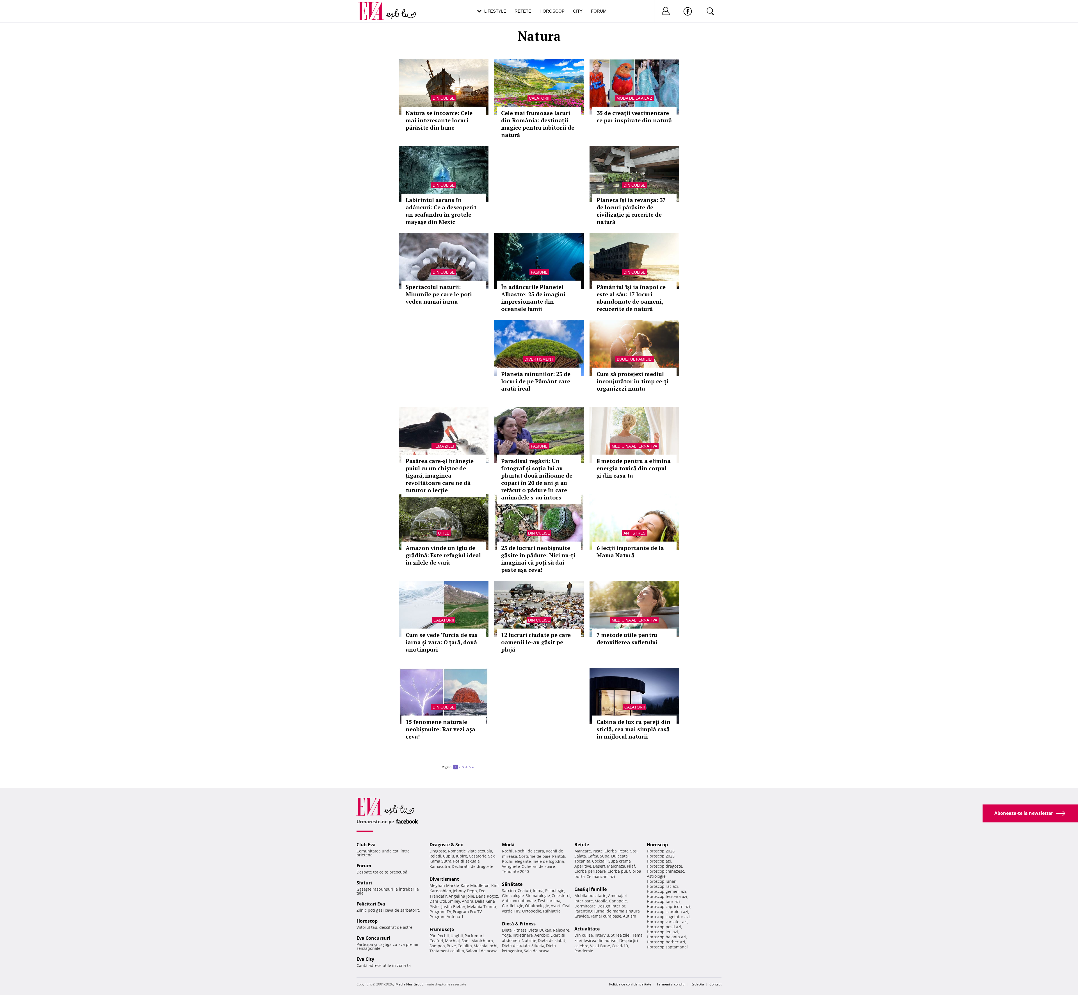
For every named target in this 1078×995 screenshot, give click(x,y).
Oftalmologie (537, 905)
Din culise (444, 98)
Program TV (440, 911)
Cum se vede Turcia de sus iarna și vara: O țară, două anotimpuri (442, 642)
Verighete (511, 866)
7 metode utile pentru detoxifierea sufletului (627, 638)
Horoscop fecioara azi (667, 896)
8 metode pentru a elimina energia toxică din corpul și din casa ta (634, 468)
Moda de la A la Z (634, 98)
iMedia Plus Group (409, 984)
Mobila (601, 901)
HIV (517, 911)
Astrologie (656, 876)
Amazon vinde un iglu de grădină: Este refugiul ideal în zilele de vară (443, 555)
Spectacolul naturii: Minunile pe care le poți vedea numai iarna (439, 294)
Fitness (520, 930)
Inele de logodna (548, 861)
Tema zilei (443, 446)
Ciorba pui (617, 871)
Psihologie (554, 890)
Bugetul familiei (634, 359)
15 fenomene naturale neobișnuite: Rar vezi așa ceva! (440, 729)
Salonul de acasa (481, 950)
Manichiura (482, 940)
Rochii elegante (516, 861)
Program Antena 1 (446, 916)
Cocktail (599, 861)
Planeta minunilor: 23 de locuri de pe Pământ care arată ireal (535, 381)
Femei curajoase (606, 916)
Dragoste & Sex (446, 845)
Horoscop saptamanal (667, 947)
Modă (508, 845)
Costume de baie (535, 856)
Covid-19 (620, 945)
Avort (556, 905)
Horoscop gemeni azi (666, 891)
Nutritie (529, 940)
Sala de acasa (536, 950)
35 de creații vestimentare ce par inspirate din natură (634, 116)
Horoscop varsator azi (667, 921)
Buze (451, 945)
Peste (623, 851)
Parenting (583, 911)
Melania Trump (481, 906)
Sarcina (509, 890)
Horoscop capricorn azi (668, 906)
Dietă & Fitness (519, 924)
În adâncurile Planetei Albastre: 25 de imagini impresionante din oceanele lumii (533, 298)
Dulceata (619, 856)
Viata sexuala (479, 851)
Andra (467, 901)
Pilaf (631, 866)
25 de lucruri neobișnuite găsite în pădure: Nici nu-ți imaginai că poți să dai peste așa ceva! (538, 559)
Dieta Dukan (539, 930)
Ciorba (610, 851)
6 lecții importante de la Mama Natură (630, 551)
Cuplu (448, 856)
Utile (443, 533)
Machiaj (452, 940)
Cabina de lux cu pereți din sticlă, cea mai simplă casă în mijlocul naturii (634, 729)
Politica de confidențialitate (630, 984)
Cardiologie (512, 905)
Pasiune (539, 272)
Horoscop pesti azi (664, 926)
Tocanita (582, 861)
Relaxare (561, 930)
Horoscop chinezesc (665, 871)
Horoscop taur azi (663, 901)
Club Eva (366, 845)
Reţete (581, 845)
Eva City (365, 959)
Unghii (457, 935)
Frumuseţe (442, 929)
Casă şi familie (590, 889)
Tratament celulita (447, 950)
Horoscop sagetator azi (668, 916)
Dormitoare (585, 906)
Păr (433, 935)
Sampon (437, 945)
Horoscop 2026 (661, 851)
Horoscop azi (659, 861)
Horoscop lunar (661, 881)
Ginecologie (513, 895)
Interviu (602, 935)
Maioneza (616, 866)
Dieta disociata (516, 945)
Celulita (465, 945)
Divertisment (539, 359)
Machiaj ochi (485, 945)
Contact (715, 984)
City (578, 11)
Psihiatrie (552, 911)
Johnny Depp (465, 890)
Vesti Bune (600, 945)
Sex (491, 856)
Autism (629, 916)
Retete (523, 11)
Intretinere (523, 935)
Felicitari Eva (371, 904)
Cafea (593, 856)
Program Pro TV (467, 911)
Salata (580, 856)
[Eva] (374, 6)
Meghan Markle (444, 885)
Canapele (618, 901)
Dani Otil (438, 901)
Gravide (581, 916)
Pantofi (558, 856)
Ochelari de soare (538, 866)
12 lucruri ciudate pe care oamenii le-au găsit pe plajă (536, 642)
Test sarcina (549, 900)
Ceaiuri (524, 890)
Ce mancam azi (600, 876)
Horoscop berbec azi (666, 941)
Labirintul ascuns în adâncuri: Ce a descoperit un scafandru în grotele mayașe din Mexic (441, 211)
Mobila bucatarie (590, 895)
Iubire (461, 856)
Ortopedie (531, 911)
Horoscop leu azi (662, 931)
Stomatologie (538, 895)
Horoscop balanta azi (666, 936)
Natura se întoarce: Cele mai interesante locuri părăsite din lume (439, 120)
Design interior (611, 906)
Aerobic (542, 935)
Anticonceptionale (519, 900)
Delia (480, 901)
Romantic (457, 851)
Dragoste (438, 851)
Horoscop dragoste (664, 866)
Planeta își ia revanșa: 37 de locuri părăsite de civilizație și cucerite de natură (631, 211)
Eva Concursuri (373, 938)
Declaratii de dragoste (472, 866)
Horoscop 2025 (661, 856)
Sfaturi (364, 883)
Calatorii (539, 98)
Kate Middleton (475, 885)
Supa (604, 856)
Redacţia (697, 984)
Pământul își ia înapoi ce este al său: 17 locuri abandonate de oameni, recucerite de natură (631, 298)
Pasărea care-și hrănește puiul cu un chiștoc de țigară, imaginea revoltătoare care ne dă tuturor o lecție (440, 475)
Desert (599, 866)
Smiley (454, 901)
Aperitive (582, 866)
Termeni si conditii (671, 984)
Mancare (582, 851)
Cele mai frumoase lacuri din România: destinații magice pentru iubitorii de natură (537, 124)
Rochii (443, 935)
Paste (598, 851)
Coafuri (436, 940)
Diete (507, 930)
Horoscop (552, 11)
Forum (599, 11)
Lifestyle (495, 11)
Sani (466, 940)
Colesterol (561, 895)
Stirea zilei (621, 935)
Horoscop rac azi (662, 886)
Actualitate (587, 929)
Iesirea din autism (601, 940)
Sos (633, 851)
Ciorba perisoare (590, 871)
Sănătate (512, 884)
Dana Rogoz (487, 896)
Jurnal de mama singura (617, 911)
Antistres (634, 533)
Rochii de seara (529, 851)
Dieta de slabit (551, 940)
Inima (538, 890)
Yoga (506, 935)
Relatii (435, 856)
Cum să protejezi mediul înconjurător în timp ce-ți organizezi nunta (632, 381)
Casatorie (478, 856)
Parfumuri (474, 935)
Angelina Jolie (461, 896)
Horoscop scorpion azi (667, 911)
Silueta (537, 945)
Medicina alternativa (634, 446)
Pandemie (583, 950)
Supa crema (619, 861)
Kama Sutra (440, 861)
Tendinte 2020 (515, 871)
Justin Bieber (453, 906)
